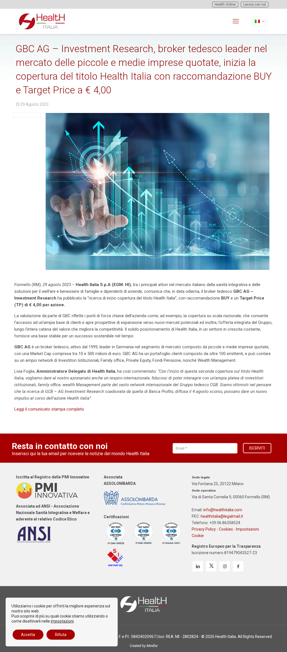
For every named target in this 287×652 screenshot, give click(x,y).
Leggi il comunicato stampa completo (49, 409)
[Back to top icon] (260, 640)
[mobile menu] (235, 21)
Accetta (28, 634)
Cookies (226, 529)
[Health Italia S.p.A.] (42, 21)
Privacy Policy (204, 529)
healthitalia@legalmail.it (222, 516)
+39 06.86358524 (224, 522)
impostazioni (62, 621)
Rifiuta (60, 634)
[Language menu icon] (259, 21)
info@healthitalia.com (222, 510)
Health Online (225, 4)
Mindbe (152, 646)
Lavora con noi (254, 4)
